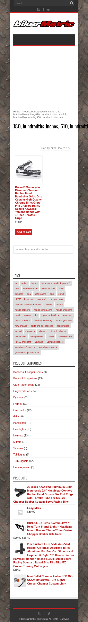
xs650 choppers (23, 342)
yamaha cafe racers (25, 347)
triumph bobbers (58, 331)
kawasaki (67, 315)
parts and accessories (42, 326)
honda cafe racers (43, 310)
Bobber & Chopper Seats (28, 372)
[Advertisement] (44, 75)
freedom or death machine (28, 304)
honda (59, 304)
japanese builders (50, 315)
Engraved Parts (22, 391)
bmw (61, 288)
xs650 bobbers (65, 336)
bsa (29, 294)
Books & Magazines (25, 378)
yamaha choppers (48, 347)
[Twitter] (48, 9)
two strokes (21, 336)
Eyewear (18, 397)
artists (24, 283)
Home (16, 111)
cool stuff (41, 299)
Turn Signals (20, 460)
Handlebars (20, 422)
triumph (42, 331)
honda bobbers (22, 310)
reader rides (63, 326)
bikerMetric (42, 619)
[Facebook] (44, 9)
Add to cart (24, 231)
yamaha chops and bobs (27, 352)
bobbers (19, 294)
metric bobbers (22, 320)
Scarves (18, 448)
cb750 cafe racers (24, 299)
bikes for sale (48, 288)
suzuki (18, 331)
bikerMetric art (30, 288)
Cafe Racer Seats (23, 384)
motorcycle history (43, 320)
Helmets (18, 435)
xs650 (50, 336)
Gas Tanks (19, 410)
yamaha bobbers (55, 342)
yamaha (39, 342)
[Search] (72, 3)
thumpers (30, 331)
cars (52, 294)
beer (17, 288)
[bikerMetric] (44, 24)
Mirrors (17, 441)
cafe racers (40, 294)
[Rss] (39, 9)
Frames (17, 403)
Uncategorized (21, 467)
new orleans (21, 326)
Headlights (19, 429)
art (16, 283)
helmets (49, 304)
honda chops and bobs (26, 315)
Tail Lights (19, 454)
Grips (16, 416)
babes (35, 283)
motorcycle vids (64, 320)
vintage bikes (37, 336)
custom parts (56, 299)
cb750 (61, 294)
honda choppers (64, 310)
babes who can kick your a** (56, 283)
